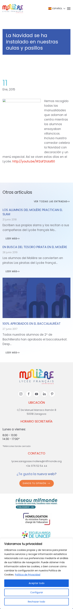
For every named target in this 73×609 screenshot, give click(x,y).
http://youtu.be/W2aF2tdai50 (33, 161)
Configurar (36, 592)
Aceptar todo (36, 583)
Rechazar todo (36, 601)
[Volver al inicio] (13, 8)
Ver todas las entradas (50, 201)
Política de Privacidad (27, 574)
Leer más (11, 238)
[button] (56, 8)
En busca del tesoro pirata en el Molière (35, 247)
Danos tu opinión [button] (34, 483)
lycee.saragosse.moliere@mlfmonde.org (37, 461)
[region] (36, 573)
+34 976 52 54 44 (36, 466)
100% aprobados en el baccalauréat (32, 323)
